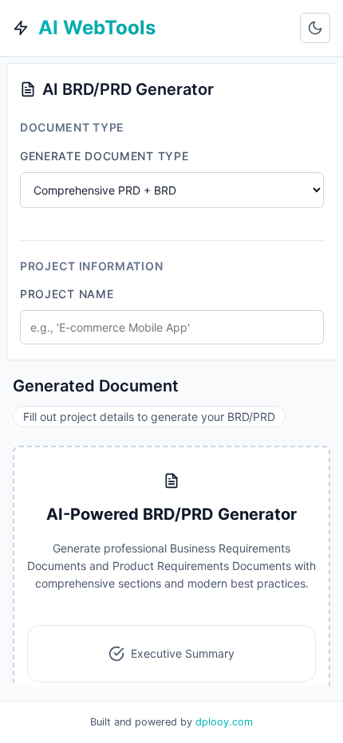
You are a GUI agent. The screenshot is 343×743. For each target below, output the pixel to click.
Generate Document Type (104, 156)
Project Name (66, 294)
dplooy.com (224, 722)
